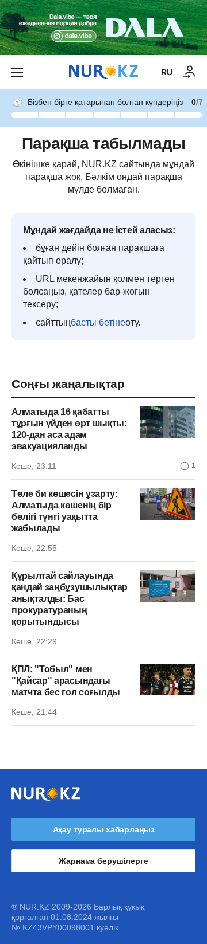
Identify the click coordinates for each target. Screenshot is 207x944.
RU (166, 72)
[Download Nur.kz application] (103, 27)
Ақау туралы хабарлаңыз (104, 829)
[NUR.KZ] (103, 72)
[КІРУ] (189, 72)
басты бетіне (98, 322)
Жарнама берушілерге (103, 860)
